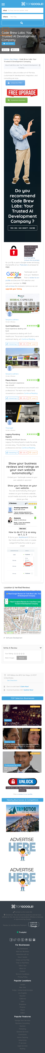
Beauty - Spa (9, 742)
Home (6, 59)
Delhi (22, 1001)
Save (6, 50)
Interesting (13, 344)
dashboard (23, 537)
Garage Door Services (22, 1020)
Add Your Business (22, 951)
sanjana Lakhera (12, 320)
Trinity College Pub (11, 723)
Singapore (22, 1004)
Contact (22, 971)
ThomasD (9, 428)
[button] (5, 30)
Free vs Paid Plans (22, 963)
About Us (22, 968)
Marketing (22, 1029)
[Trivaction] (22, 818)
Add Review (9, 43)
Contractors (22, 1034)
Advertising (22, 1040)
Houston (22, 996)
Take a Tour (23, 966)
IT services (22, 1043)
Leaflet (23, 633)
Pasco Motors (11, 380)
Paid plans (24, 265)
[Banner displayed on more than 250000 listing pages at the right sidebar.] (22, 848)
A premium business (18, 100)
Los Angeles (22, 993)
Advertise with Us (22, 954)
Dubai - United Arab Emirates (22, 990)
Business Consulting (23, 1023)
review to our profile (25, 794)
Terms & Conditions (22, 974)
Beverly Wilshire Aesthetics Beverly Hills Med (22, 744)
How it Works (22, 957)
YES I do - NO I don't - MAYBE (22, 228)
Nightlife (8, 720)
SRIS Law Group (10, 768)
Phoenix (22, 1007)
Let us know (10, 286)
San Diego (14, 59)
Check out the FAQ (22, 960)
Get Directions (12, 680)
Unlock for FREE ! (17, 83)
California (22, 999)
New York (22, 987)
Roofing (22, 1049)
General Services (22, 1032)
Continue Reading (28, 339)
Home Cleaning (22, 1037)
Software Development (14, 638)
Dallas (22, 1013)
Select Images (9, 658)
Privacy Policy (22, 977)
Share (15, 50)
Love (34, 344)
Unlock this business (31, 260)
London (22, 984)
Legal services (22, 1046)
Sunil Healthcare (12, 326)
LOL (25, 344)
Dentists (22, 1026)
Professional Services (12, 765)
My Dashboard (22, 949)
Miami (22, 1010)
